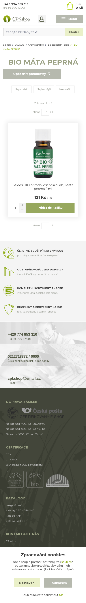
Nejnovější (21, 89)
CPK (8, 454)
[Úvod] (16, 19)
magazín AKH (15, 505)
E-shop (7, 44)
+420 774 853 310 (15, 4)
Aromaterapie (36, 44)
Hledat (74, 32)
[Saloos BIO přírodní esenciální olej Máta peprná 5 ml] (43, 153)
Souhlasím (58, 583)
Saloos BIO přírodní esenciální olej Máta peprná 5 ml (43, 187)
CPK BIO (11, 459)
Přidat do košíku (50, 207)
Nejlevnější (44, 89)
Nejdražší (65, 89)
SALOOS (19, 44)
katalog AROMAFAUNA (20, 510)
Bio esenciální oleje (58, 44)
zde (61, 595)
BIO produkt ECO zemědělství (24, 464)
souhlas (66, 562)
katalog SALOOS (16, 521)
